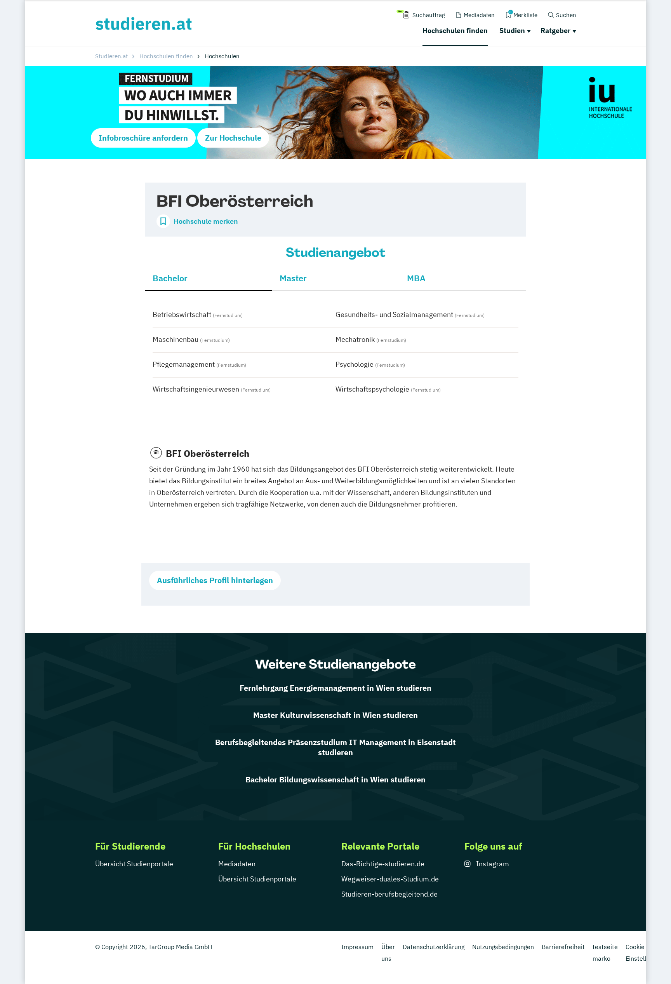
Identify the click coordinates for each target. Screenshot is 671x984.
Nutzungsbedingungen (503, 947)
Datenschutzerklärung (433, 947)
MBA (416, 278)
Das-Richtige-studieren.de (382, 863)
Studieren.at (111, 56)
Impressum (357, 947)
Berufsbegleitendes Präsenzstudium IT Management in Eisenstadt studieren (335, 747)
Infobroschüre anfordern (143, 137)
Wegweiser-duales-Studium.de (390, 878)
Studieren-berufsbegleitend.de (389, 894)
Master (293, 278)
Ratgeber (555, 30)
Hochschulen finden (455, 30)
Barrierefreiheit (563, 947)
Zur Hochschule (233, 137)
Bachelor (170, 278)
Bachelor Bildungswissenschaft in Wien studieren (335, 779)
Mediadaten (237, 863)
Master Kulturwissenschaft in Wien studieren (335, 715)
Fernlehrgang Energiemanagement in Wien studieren (335, 688)
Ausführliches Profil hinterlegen (215, 580)
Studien (512, 30)
